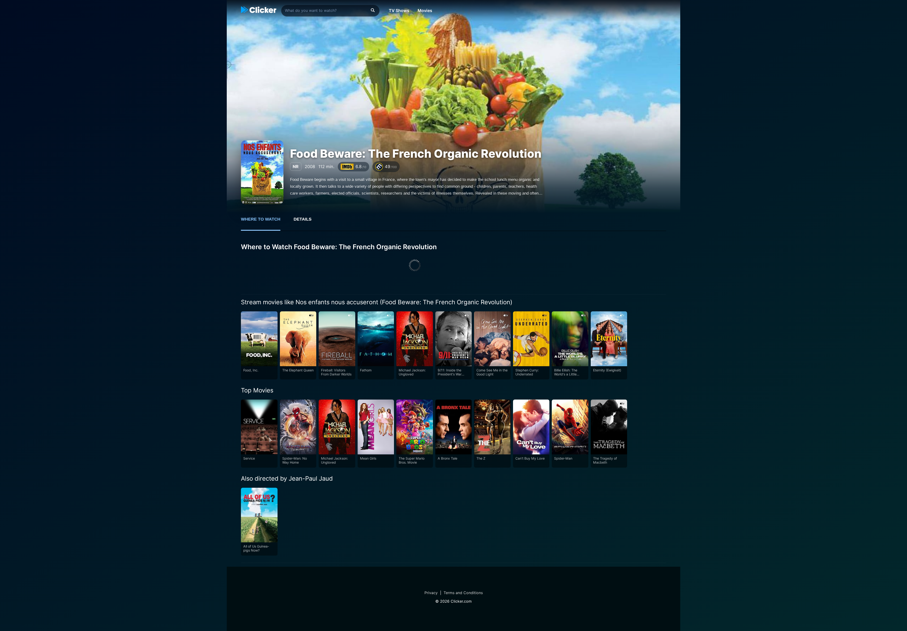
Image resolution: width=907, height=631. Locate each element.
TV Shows (399, 10)
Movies (425, 10)
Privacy (431, 592)
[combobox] (330, 11)
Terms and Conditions (463, 592)
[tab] (264, 222)
